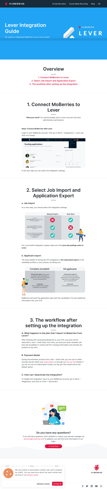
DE (99, 4)
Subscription (49, 362)
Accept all (57, 484)
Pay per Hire (71, 362)
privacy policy (32, 475)
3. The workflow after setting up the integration (53, 84)
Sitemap (58, 476)
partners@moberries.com (34, 439)
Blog (93, 4)
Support (58, 473)
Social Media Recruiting (78, 4)
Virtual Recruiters (59, 4)
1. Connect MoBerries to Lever (53, 77)
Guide (57, 470)
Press (32, 466)
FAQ (56, 466)
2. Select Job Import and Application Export (53, 80)
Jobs (7, 466)
